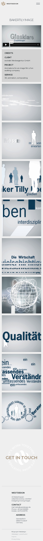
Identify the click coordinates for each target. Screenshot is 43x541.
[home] (9, 4)
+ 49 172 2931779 (22, 511)
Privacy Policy (16, 539)
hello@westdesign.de (23, 507)
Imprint (14, 536)
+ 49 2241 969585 (22, 509)
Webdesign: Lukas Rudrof (19, 534)
